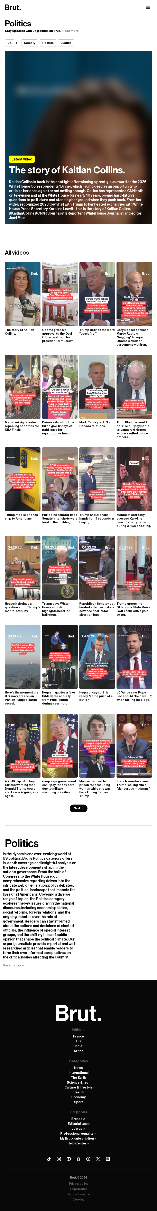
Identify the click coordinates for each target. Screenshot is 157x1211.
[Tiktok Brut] (49, 1159)
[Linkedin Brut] (108, 1159)
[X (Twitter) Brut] (98, 1159)
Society (29, 43)
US (10, 43)
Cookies (78, 1199)
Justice (66, 43)
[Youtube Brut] (69, 1159)
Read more (70, 30)
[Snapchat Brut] (78, 1159)
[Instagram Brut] (59, 1159)
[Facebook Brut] (88, 1159)
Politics (48, 43)
